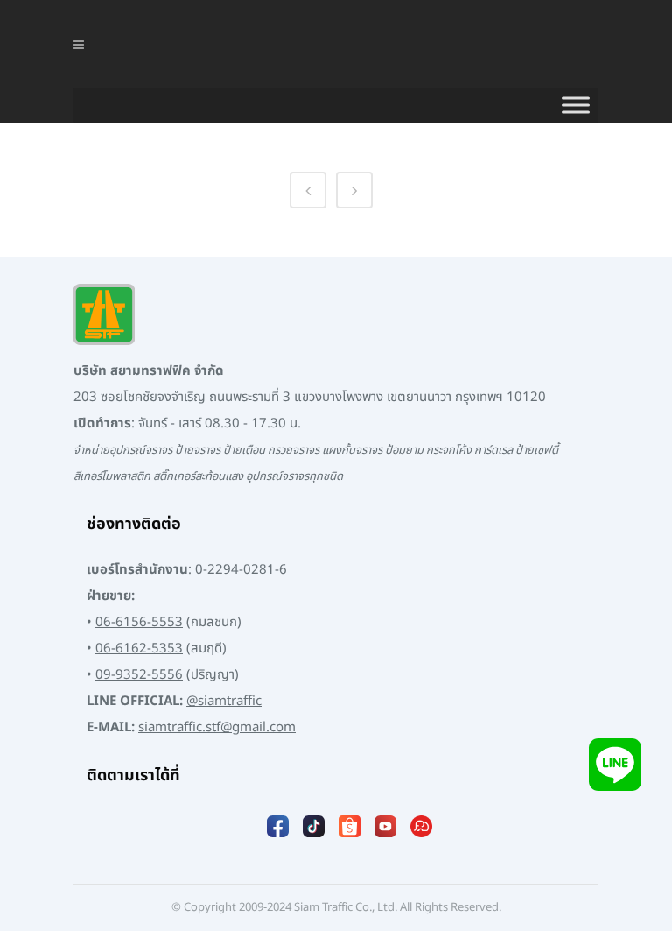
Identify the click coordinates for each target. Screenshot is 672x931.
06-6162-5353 (139, 648)
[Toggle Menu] (576, 105)
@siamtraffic (224, 701)
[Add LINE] (615, 764)
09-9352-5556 (139, 675)
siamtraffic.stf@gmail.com (217, 727)
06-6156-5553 (139, 622)
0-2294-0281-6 (241, 570)
